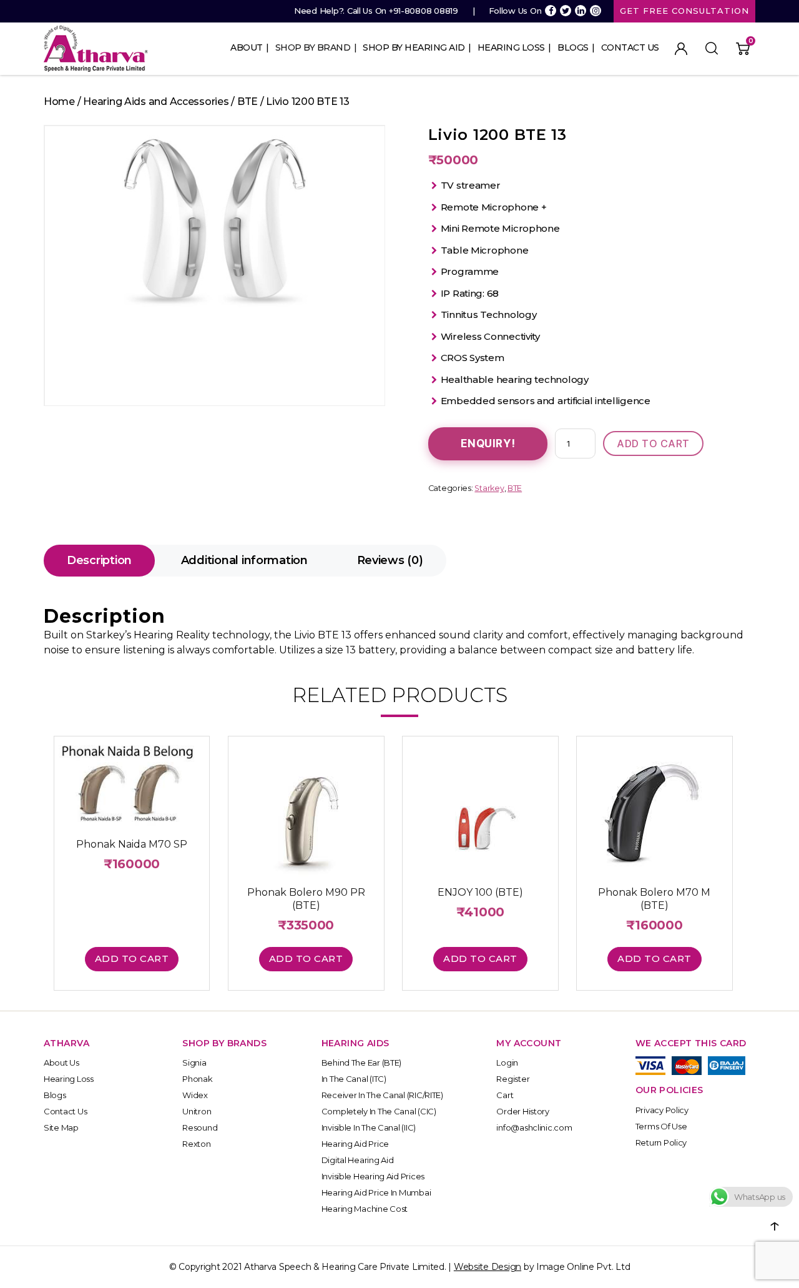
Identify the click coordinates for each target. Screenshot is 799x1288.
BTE (247, 101)
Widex (195, 1095)
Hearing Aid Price (355, 1144)
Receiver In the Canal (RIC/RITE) (382, 1095)
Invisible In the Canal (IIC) (368, 1127)
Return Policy (661, 1142)
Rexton (196, 1144)
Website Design (487, 1266)
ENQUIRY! (488, 443)
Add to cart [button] (132, 958)
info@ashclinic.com (534, 1127)
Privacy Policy (662, 1110)
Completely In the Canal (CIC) (378, 1111)
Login (507, 1063)
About (246, 47)
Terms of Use (661, 1126)
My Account (681, 48)
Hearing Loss (511, 47)
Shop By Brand (313, 47)
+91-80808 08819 (423, 11)
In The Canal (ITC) (353, 1079)
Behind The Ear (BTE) (361, 1063)
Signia (194, 1063)
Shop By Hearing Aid (414, 47)
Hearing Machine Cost (364, 1209)
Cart (504, 1095)
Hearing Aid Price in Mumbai (376, 1192)
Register (512, 1079)
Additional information (244, 560)
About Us (61, 1063)
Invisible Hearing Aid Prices (372, 1176)
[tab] (99, 561)
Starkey (489, 488)
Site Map (61, 1127)
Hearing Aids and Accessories (155, 101)
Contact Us (630, 47)
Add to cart (653, 443)
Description (99, 560)
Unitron (196, 1111)
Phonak (197, 1079)
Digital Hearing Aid (357, 1160)
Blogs (573, 47)
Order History (522, 1111)
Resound (199, 1127)
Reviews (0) (390, 560)
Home (59, 101)
